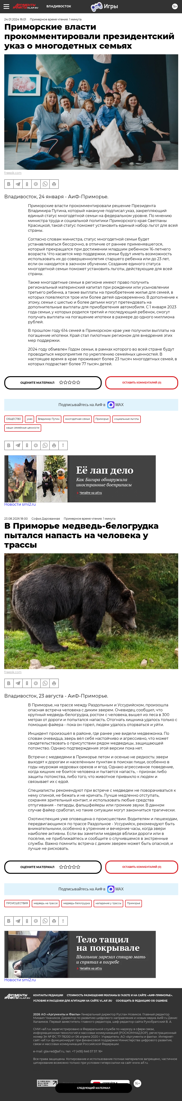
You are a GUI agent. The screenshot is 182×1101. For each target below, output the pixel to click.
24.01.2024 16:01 (15, 19)
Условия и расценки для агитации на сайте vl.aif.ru (72, 1000)
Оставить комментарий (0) (141, 382)
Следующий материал (93, 1088)
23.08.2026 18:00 (16, 518)
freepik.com (13, 173)
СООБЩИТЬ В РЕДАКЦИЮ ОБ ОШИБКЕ (142, 1000)
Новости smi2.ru (20, 504)
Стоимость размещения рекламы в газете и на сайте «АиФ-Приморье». (120, 995)
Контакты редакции (48, 995)
